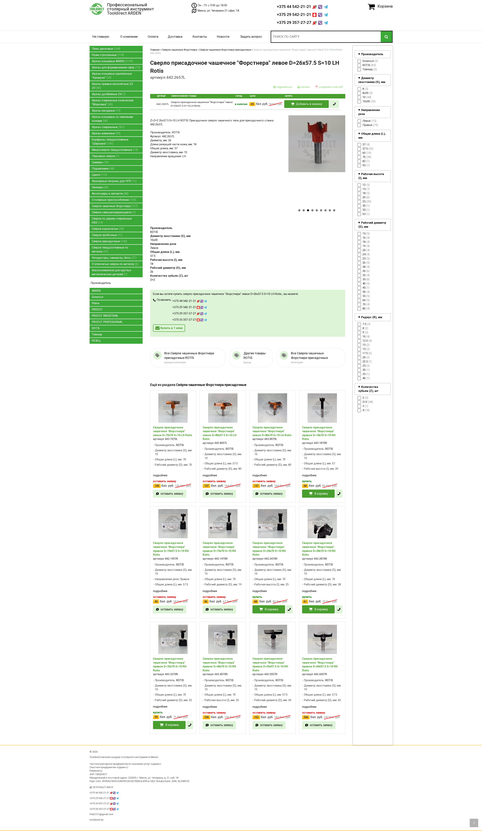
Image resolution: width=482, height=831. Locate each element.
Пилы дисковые (105, 48)
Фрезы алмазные (106, 133)
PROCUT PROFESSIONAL (107, 322)
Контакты (200, 36)
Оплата (153, 36)
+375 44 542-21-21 (294, 6)
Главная (154, 49)
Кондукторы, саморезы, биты (114, 257)
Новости (223, 36)
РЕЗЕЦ (96, 340)
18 (151, 264)
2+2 (152, 279)
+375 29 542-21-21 (294, 14)
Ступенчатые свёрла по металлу (114, 264)
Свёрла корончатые (107, 228)
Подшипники (102, 168)
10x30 (154, 240)
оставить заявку (172, 493)
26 (151, 271)
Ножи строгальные (107, 55)
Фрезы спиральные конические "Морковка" (113, 102)
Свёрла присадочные (109, 241)
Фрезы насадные (106, 110)
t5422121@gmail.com (101, 814)
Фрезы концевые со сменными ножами (112, 119)
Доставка (175, 36)
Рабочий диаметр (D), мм (372, 224)
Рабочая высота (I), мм (371, 176)
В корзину (321, 493)
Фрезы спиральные (108, 127)
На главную (100, 36)
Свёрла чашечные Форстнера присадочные (225, 49)
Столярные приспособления (113, 200)
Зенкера (99, 187)
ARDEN (96, 290)
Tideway (97, 334)
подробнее (160, 475)
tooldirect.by (96, 819)
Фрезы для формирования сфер (115, 67)
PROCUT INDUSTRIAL (105, 315)
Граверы (100, 162)
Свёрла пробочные (107, 235)
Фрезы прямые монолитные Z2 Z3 (112, 86)
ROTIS (96, 328)
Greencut (97, 297)
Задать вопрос (251, 36)
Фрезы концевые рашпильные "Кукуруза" (112, 75)
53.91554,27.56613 (103, 787)
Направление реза (369, 112)
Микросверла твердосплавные (114, 150)
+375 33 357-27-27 (184, 319)
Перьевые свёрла (105, 156)
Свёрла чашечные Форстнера (114, 206)
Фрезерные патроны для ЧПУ (114, 181)
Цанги (99, 175)
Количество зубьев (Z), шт (368, 389)
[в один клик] (334, 104)
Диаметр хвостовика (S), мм (371, 80)
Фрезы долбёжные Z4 (108, 94)
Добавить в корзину (309, 103)
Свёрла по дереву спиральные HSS (112, 220)
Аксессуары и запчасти (109, 193)
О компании (129, 36)
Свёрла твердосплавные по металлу (110, 249)
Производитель (372, 54)
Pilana (95, 303)
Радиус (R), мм (371, 317)
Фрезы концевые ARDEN (112, 61)
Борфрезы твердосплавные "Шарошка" (110, 141)
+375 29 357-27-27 (294, 22)
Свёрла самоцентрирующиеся (113, 212)
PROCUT (97, 309)
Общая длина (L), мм (372, 135)
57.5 (152, 256)
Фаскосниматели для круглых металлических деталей (111, 272)
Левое (154, 248)
